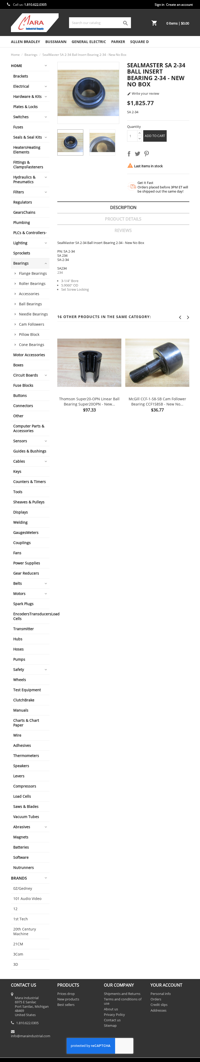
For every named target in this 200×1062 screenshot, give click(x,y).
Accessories (29, 293)
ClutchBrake (23, 699)
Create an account (179, 4)
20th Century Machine (24, 931)
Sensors (20, 440)
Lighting (20, 242)
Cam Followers (31, 324)
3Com (18, 954)
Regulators (22, 202)
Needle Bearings (33, 314)
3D (15, 964)
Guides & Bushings (29, 451)
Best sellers (65, 1004)
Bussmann (55, 41)
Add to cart (155, 136)
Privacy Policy (114, 1014)
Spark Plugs (23, 603)
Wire (17, 735)
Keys (17, 471)
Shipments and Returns (122, 993)
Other (18, 415)
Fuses (18, 126)
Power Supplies (26, 562)
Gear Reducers (26, 573)
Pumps (19, 659)
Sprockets (21, 252)
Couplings (22, 542)
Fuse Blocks (23, 385)
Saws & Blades (26, 806)
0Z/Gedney (22, 888)
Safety (18, 669)
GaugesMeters (26, 532)
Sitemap (110, 1025)
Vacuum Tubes (26, 816)
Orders (156, 999)
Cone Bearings (31, 344)
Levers (18, 775)
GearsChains (24, 212)
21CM (18, 943)
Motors (19, 593)
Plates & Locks (25, 106)
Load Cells (22, 796)
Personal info (161, 993)
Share (130, 155)
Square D (139, 41)
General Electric (89, 41)
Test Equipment (27, 689)
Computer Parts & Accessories (28, 428)
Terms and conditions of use (122, 1001)
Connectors (23, 405)
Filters (18, 191)
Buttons (20, 395)
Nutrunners (23, 867)
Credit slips (159, 1004)
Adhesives (22, 745)
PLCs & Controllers (29, 232)
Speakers (21, 765)
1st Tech (20, 918)
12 (15, 908)
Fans (17, 552)
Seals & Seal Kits (27, 137)
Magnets (20, 836)
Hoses (18, 649)
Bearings (21, 263)
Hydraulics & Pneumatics (24, 179)
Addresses (158, 1010)
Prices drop (66, 993)
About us (111, 1009)
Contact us (112, 1020)
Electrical (21, 86)
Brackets (20, 76)
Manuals (20, 710)
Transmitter (23, 628)
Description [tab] (123, 207)
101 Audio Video (27, 898)
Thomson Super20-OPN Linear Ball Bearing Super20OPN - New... (89, 401)
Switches (21, 116)
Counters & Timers (29, 481)
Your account (166, 985)
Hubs (17, 638)
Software (21, 857)
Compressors (24, 786)
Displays (20, 512)
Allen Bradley (25, 41)
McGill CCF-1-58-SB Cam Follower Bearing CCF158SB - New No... (157, 401)
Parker (118, 41)
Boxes (18, 364)
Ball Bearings (30, 303)
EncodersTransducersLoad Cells (31, 616)
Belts (17, 583)
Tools (17, 491)
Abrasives (21, 826)
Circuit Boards (25, 375)
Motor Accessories (29, 354)
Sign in (159, 4)
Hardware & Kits (27, 96)
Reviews (123, 230)
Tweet (138, 155)
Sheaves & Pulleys (29, 501)
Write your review (143, 94)
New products (68, 999)
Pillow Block (29, 334)
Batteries (21, 847)
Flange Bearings (33, 273)
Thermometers (26, 755)
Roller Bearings (32, 283)
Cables (19, 461)
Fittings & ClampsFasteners (28, 164)
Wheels (19, 679)
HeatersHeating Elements (26, 149)
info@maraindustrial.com (30, 1036)
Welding (20, 522)
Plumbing (21, 222)
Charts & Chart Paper (26, 722)
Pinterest (147, 155)
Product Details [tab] (123, 219)
